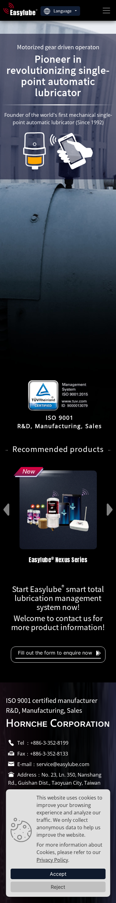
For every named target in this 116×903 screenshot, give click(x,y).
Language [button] (63, 11)
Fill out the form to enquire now (55, 653)
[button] (9, 519)
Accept (58, 874)
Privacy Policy (52, 859)
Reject (58, 887)
